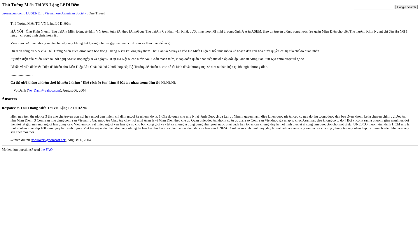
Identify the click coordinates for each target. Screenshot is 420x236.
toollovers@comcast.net (48, 140)
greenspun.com (12, 13)
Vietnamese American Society (65, 13)
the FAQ (47, 149)
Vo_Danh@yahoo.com (44, 90)
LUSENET (34, 13)
